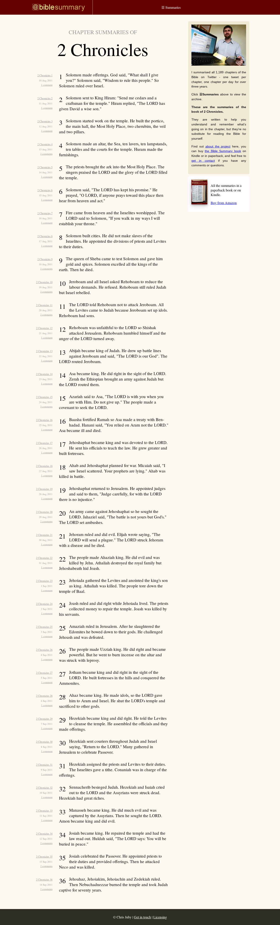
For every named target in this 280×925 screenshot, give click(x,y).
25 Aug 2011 (45, 425)
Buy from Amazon (224, 202)
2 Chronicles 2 (44, 98)
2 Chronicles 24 (44, 604)
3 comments (46, 406)
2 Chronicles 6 (44, 190)
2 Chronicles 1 (44, 75)
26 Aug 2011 (45, 448)
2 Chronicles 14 (44, 374)
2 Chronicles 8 (44, 236)
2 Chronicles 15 (44, 397)
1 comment (46, 84)
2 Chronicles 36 (44, 879)
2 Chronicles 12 (44, 328)
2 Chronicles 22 (44, 558)
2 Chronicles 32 (44, 787)
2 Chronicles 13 (44, 351)
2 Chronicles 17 (44, 443)
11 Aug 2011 (45, 103)
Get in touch (142, 917)
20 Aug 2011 (45, 310)
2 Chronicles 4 (44, 144)
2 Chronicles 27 (44, 672)
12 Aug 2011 (45, 126)
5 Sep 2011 (46, 677)
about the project (218, 146)
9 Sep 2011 (46, 769)
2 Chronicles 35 (44, 856)
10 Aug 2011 (45, 80)
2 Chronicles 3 (44, 121)
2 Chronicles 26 (44, 649)
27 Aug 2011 (45, 471)
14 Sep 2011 (46, 884)
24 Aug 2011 (45, 402)
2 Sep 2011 (46, 609)
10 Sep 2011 (46, 792)
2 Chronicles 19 (44, 489)
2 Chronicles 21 (44, 535)
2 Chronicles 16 (44, 420)
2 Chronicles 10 (44, 282)
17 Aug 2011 (45, 241)
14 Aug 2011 (45, 172)
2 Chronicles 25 (44, 626)
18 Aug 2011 (45, 264)
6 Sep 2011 (46, 700)
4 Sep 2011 (46, 654)
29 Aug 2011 (45, 517)
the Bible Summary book (223, 151)
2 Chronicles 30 (44, 741)
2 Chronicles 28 (44, 695)
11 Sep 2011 (46, 815)
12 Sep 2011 (46, 838)
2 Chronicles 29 (44, 718)
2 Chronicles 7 (44, 213)
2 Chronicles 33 (44, 810)
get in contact (203, 160)
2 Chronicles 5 (44, 167)
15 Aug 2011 (45, 195)
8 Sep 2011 (46, 746)
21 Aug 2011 (45, 333)
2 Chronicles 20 (44, 512)
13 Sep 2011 (46, 861)
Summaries (171, 7)
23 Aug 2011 (45, 379)
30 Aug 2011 (45, 540)
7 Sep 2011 (46, 723)
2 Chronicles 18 (44, 466)
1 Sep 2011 (46, 586)
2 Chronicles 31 (44, 764)
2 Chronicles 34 (44, 833)
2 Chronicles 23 (44, 581)
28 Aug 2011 (45, 494)
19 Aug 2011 (45, 287)
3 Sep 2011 (46, 632)
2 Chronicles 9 (44, 259)
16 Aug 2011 (45, 218)
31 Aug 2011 (45, 563)
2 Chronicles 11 (44, 305)
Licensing (160, 917)
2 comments (46, 153)
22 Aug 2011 (45, 356)
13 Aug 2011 (45, 149)
